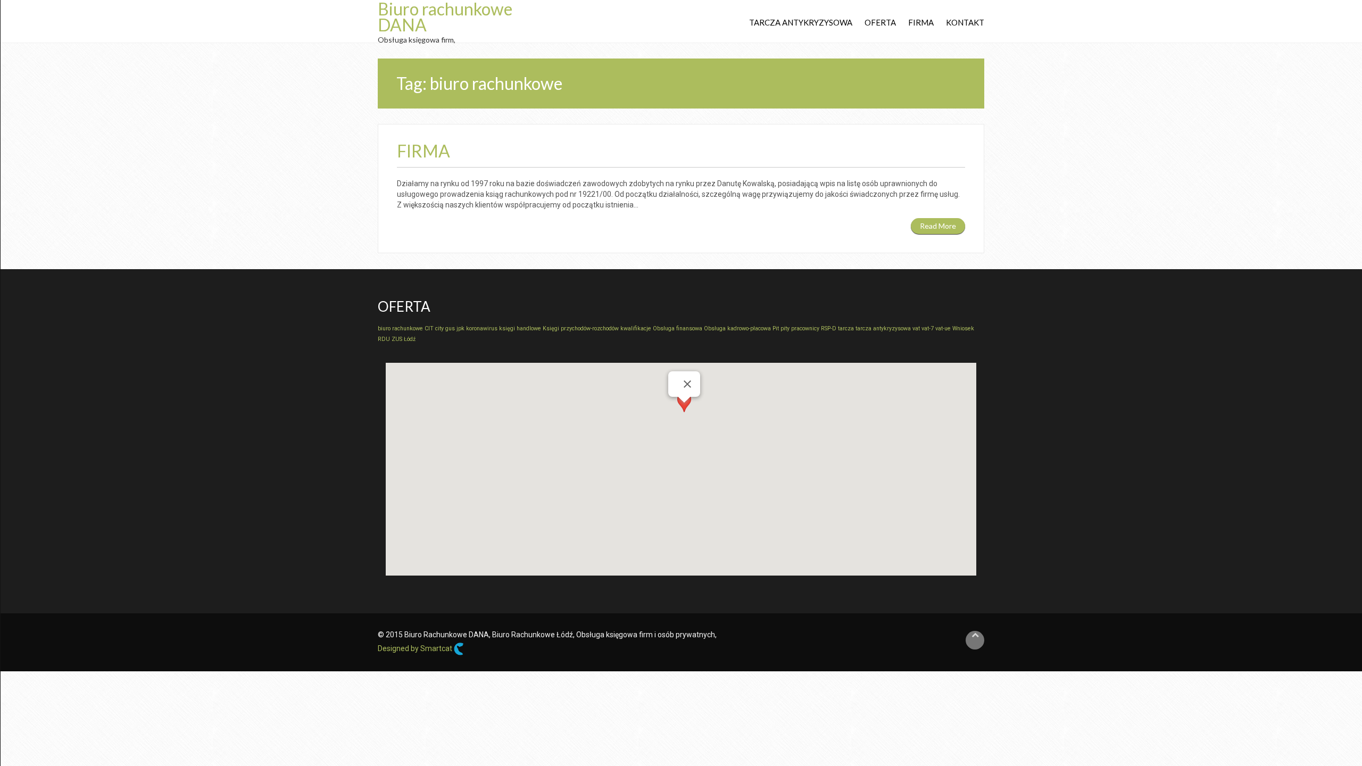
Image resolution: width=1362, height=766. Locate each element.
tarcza (846, 328)
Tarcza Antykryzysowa (800, 22)
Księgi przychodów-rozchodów (581, 328)
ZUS (397, 339)
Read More (938, 225)
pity (785, 328)
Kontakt (965, 22)
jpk (460, 328)
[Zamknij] (687, 384)
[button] (684, 412)
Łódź (410, 339)
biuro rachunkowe (400, 328)
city (439, 328)
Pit (776, 328)
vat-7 (927, 328)
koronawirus (481, 328)
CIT (429, 328)
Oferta (880, 22)
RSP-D (828, 328)
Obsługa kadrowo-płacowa (737, 328)
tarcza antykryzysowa (883, 328)
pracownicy (805, 328)
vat (916, 328)
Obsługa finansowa (677, 328)
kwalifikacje (635, 328)
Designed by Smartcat (416, 648)
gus (450, 328)
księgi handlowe (520, 328)
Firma (921, 22)
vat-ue (943, 328)
